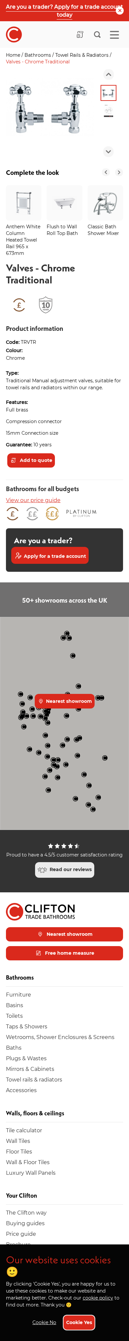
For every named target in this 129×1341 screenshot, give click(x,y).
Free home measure (69, 953)
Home (14, 55)
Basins (14, 1005)
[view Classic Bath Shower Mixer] (105, 202)
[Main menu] (114, 35)
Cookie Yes (79, 1322)
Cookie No (44, 1322)
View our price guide (33, 499)
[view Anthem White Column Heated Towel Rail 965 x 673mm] (23, 202)
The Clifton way (26, 1212)
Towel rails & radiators (34, 1079)
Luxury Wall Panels (31, 1172)
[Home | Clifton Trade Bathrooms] (14, 34)
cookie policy (98, 1298)
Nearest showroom (68, 701)
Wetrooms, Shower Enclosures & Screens (60, 1036)
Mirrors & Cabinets (30, 1068)
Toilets (14, 1015)
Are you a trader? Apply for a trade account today (64, 10)
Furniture (18, 994)
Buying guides (25, 1223)
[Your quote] (80, 34)
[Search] (97, 34)
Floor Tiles (19, 1151)
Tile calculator (24, 1130)
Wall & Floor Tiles (28, 1161)
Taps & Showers (26, 1026)
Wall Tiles (18, 1140)
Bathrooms (38, 55)
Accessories (21, 1089)
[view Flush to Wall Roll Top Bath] (64, 202)
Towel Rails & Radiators (82, 55)
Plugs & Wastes (26, 1058)
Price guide (21, 1233)
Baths (14, 1047)
